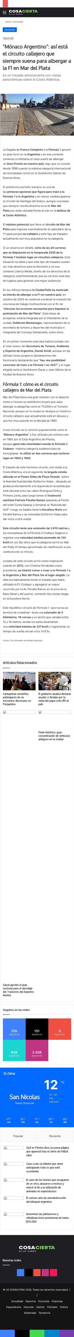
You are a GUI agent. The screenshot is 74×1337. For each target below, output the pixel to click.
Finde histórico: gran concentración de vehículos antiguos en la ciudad (54, 736)
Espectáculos (13, 1307)
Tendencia (44, 1312)
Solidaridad (30, 1312)
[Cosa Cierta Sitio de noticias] (23, 12)
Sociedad (18, 21)
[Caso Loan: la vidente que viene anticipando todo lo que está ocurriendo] (14, 1169)
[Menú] (4, 14)
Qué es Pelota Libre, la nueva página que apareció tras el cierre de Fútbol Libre (47, 1151)
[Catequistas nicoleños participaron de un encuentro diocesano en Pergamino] (19, 681)
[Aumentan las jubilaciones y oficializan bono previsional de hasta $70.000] (14, 1219)
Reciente (55, 1136)
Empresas (57, 1301)
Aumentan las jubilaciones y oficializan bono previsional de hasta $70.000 (47, 1217)
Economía (43, 1301)
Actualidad (17, 1301)
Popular (18, 1136)
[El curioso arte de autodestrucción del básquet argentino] (14, 1203)
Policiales (52, 1307)
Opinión (40, 1307)
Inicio (7, 21)
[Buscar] (69, 14)
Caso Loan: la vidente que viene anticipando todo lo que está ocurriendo (44, 1167)
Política (64, 1307)
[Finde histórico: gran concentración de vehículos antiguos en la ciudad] (54, 719)
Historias (29, 1307)
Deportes (31, 1301)
